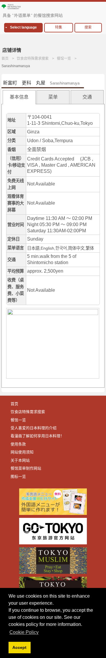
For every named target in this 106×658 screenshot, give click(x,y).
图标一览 (18, 476)
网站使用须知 (22, 452)
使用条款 (18, 444)
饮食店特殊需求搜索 (33, 59)
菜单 (53, 97)
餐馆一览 (64, 59)
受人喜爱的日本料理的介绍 (34, 428)
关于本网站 (20, 460)
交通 (87, 97)
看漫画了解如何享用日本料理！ (37, 436)
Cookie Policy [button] (24, 632)
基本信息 (19, 97)
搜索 (88, 27)
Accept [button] (19, 647)
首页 (5, 59)
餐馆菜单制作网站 (26, 468)
